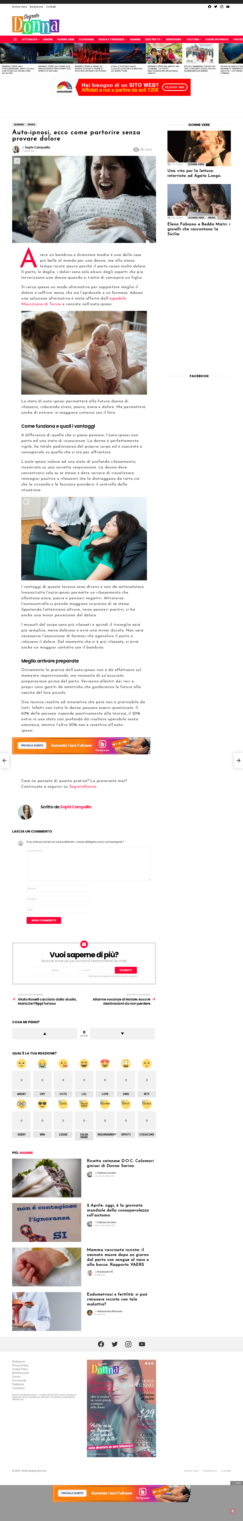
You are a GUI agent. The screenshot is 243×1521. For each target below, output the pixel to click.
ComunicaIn (19, 1380)
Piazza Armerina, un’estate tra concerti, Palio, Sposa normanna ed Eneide (200, 68)
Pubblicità (18, 1384)
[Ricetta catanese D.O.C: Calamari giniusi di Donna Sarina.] (46, 1178)
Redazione (36, 7)
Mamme (135, 39)
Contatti (51, 7)
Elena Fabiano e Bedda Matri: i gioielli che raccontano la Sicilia (198, 229)
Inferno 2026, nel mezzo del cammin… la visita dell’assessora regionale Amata (164, 70)
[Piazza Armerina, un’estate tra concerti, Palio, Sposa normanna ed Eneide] (200, 53)
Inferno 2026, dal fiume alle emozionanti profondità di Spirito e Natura (54, 68)
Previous (2, 59)
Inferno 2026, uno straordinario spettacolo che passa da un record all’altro (18, 70)
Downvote (122, 1033)
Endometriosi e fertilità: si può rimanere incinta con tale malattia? (117, 1299)
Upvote (44, 1033)
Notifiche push (20, 1372)
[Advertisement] (121, 105)
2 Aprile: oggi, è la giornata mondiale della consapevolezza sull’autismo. (118, 1210)
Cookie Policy (20, 1369)
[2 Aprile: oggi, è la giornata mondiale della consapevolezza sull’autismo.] (46, 1222)
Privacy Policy (20, 1365)
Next (241, 59)
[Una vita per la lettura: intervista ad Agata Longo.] (199, 148)
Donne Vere (19, 7)
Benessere (173, 39)
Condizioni (18, 1388)
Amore (48, 39)
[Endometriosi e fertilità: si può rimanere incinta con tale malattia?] (46, 1311)
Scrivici (16, 1376)
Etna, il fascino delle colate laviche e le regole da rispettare (126, 68)
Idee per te (152, 39)
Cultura (193, 39)
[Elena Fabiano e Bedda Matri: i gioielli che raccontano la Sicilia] (199, 202)
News (211, 217)
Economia (86, 39)
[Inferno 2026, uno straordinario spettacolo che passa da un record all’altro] (18, 53)
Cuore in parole (217, 39)
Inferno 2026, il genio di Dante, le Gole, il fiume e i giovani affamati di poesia (90, 68)
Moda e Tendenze (111, 39)
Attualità (29, 39)
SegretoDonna (83, 787)
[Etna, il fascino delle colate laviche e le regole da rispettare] (127, 53)
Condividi (17, 161)
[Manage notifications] (233, 1511)
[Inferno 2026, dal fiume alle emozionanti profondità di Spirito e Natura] (54, 53)
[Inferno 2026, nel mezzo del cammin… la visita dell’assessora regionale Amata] (164, 53)
